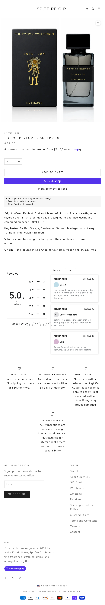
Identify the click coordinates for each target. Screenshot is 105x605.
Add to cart (52, 172)
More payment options (52, 189)
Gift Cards (76, 482)
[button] (37, 281)
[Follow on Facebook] (5, 577)
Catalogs (76, 494)
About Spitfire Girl (82, 477)
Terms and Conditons (83, 521)
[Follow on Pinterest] (20, 577)
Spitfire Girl (12, 133)
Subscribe (17, 494)
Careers (75, 526)
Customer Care (79, 515)
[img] (60, 279)
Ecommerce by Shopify (69, 592)
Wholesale (77, 488)
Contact (75, 532)
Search (74, 471)
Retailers (76, 499)
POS (49, 592)
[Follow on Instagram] (12, 577)
